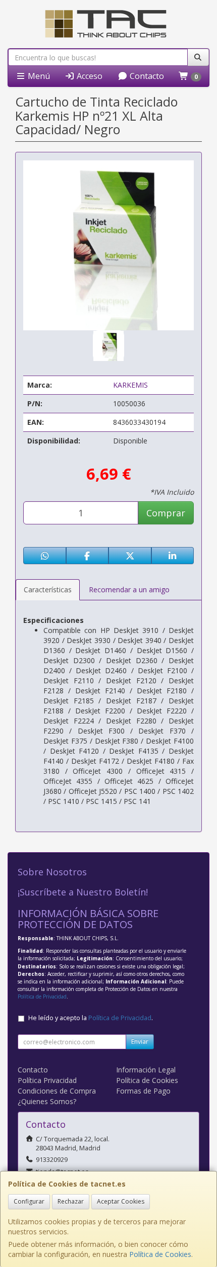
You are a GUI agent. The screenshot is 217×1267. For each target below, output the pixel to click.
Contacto (146, 75)
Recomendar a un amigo (129, 589)
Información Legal (146, 1069)
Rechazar (71, 1201)
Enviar (139, 1041)
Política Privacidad (47, 1080)
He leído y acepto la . (90, 1018)
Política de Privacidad (42, 996)
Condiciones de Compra (57, 1091)
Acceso (88, 75)
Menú (38, 75)
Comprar (165, 513)
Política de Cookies (160, 1254)
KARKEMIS (130, 385)
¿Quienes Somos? (47, 1101)
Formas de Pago (143, 1091)
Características (48, 589)
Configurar (29, 1201)
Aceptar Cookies (120, 1201)
